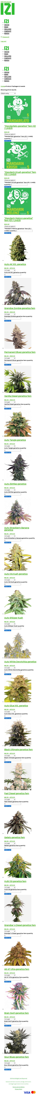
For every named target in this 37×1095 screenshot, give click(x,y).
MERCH (6, 33)
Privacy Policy (18, 1089)
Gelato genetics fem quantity (14, 845)
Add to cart (8, 140)
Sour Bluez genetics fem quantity (16, 1065)
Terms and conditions (19, 1087)
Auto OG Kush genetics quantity (15, 582)
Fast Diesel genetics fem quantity (16, 801)
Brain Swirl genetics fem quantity (16, 1021)
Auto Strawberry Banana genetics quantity (19, 538)
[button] (6, 2)
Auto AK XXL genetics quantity (15, 272)
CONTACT (7, 79)
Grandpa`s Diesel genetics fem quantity (18, 933)
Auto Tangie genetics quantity (15, 448)
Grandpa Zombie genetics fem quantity (18, 316)
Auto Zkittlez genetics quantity (15, 492)
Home (3, 86)
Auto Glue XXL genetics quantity (16, 714)
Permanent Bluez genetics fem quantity (18, 360)
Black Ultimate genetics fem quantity (17, 758)
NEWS (6, 74)
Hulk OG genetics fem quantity (15, 889)
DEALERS (7, 76)
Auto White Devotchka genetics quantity (18, 670)
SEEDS (6, 72)
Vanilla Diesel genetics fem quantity (17, 404)
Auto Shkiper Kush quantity (14, 626)
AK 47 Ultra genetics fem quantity (16, 977)
